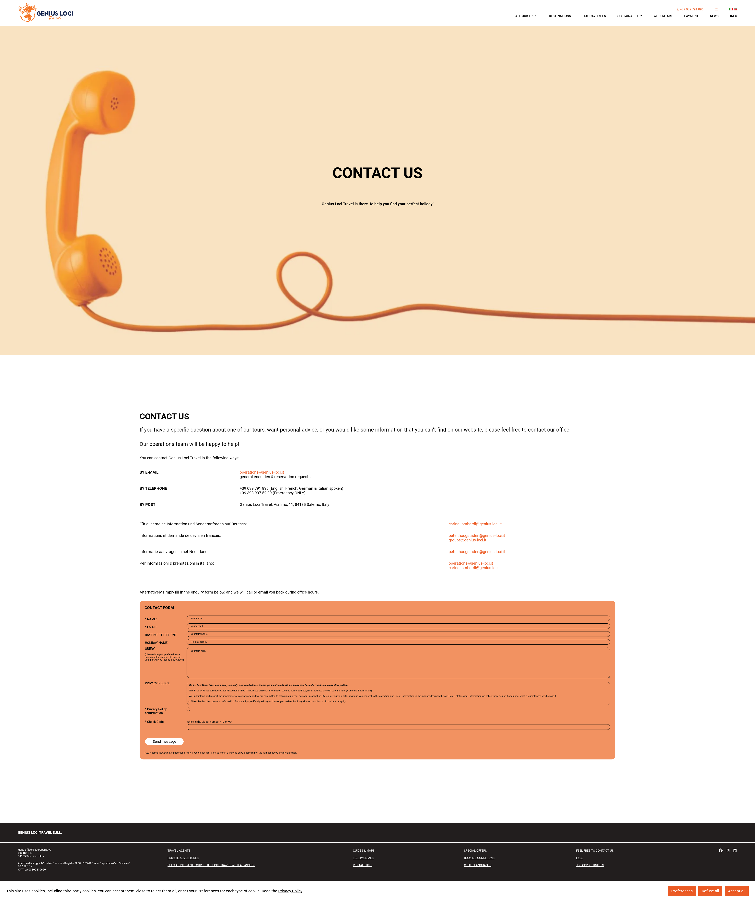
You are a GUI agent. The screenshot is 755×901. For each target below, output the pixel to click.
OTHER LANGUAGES (477, 865)
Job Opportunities (590, 865)
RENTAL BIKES (362, 865)
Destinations (560, 16)
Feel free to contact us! (595, 850)
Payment (691, 16)
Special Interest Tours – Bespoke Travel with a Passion (211, 865)
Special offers (475, 850)
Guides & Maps (364, 850)
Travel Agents (179, 850)
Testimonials (363, 858)
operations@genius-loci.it (262, 472)
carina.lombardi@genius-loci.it (475, 524)
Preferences (682, 891)
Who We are (663, 16)
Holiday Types (594, 16)
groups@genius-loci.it (467, 540)
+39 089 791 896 (691, 9)
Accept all (736, 891)
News (714, 16)
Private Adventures (183, 858)
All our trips (526, 16)
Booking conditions (479, 858)
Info (733, 16)
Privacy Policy (290, 891)
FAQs (579, 858)
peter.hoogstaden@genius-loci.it (477, 535)
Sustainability (629, 16)
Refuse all (710, 891)
